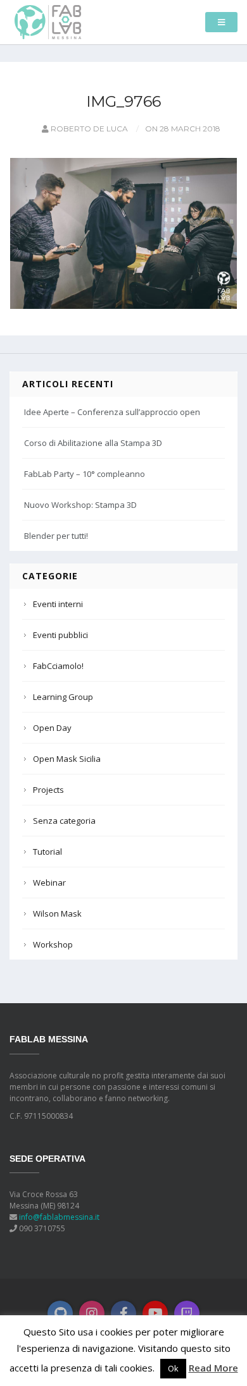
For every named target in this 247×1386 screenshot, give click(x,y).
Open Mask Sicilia (67, 758)
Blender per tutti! (56, 535)
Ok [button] (173, 1368)
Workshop (53, 944)
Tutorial (47, 851)
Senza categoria (64, 820)
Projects (48, 789)
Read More (213, 1367)
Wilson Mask (57, 913)
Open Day (52, 727)
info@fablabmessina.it (59, 1217)
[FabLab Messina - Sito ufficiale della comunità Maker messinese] (48, 21)
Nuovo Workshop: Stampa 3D (80, 504)
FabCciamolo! (58, 666)
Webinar (49, 882)
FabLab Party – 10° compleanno (84, 473)
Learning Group (63, 696)
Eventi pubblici (60, 635)
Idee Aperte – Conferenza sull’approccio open (112, 412)
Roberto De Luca (88, 128)
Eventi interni (58, 604)
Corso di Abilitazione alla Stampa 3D (93, 443)
